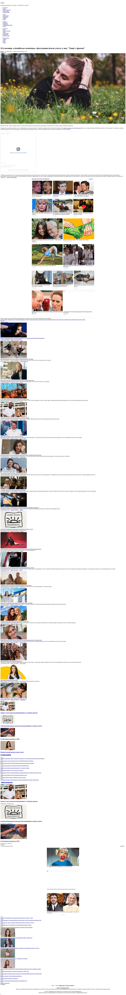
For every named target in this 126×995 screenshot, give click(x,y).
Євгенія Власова (67, 319)
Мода (4, 14)
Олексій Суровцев (34, 319)
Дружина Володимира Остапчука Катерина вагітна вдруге (14, 473)
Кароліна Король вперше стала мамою (9, 680)
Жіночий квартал (52, 319)
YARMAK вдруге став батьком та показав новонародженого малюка (16, 585)
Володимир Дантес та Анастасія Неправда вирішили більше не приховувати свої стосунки (21, 455)
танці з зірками (4, 319)
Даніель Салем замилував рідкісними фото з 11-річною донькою (15, 417)
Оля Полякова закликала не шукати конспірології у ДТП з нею (15, 621)
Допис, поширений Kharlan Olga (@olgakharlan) (18, 169)
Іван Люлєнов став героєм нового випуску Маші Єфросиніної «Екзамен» (17, 359)
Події (4, 8)
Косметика (5, 17)
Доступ (4, 21)
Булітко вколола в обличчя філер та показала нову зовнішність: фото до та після (20, 948)
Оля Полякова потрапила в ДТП (10, 739)
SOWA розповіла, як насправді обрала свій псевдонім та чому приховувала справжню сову (21, 549)
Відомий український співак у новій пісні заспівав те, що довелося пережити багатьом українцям (22, 338)
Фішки (4, 18)
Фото (4, 40)
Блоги (4, 42)
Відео (4, 19)
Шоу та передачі (6, 10)
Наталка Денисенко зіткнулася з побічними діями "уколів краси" (16, 937)
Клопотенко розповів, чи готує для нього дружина (12, 436)
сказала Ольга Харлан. (12, 177)
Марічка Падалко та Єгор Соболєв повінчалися (11, 661)
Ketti (12, 382)
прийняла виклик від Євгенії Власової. (72, 128)
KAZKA (27, 319)
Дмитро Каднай (74, 319)
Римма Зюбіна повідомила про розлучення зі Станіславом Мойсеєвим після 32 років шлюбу (21, 640)
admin (12, 340)
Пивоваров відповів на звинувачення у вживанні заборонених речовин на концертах (20, 507)
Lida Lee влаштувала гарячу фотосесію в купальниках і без (14, 698)
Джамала (10, 319)
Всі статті (5, 7)
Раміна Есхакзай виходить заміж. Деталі (12, 752)
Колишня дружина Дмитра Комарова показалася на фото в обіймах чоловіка (21, 969)
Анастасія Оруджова (43, 319)
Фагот (13, 319)
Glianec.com (61, 985)
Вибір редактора (7, 782)
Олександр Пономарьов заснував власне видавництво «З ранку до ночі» (17, 529)
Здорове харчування (7, 25)
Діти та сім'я (6, 11)
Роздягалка (22, 699)
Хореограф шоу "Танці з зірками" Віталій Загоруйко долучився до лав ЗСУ (17, 567)
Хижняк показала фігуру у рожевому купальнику (14, 958)
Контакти (5, 22)
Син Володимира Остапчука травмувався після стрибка (13, 490)
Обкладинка (6, 15)
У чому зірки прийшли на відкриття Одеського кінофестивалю (15, 399)
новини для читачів (5, 983)
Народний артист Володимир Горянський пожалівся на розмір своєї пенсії (17, 380)
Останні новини (6, 755)
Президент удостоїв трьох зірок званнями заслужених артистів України (16, 603)
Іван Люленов (60, 319)
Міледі (4, 26)
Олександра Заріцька (20, 319)
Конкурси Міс (6, 12)
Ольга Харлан (82, 319)
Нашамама (5, 23)
